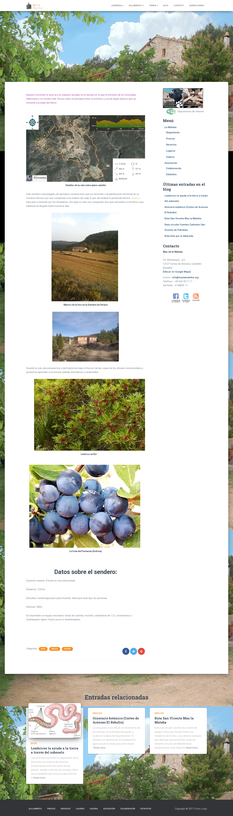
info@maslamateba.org (185, 277)
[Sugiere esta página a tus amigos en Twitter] (186, 297)
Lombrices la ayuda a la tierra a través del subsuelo (54, 750)
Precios (170, 138)
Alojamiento (135, 5)
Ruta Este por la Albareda (179, 236)
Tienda (152, 5)
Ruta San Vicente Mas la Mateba (183, 218)
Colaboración (173, 168)
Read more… (40, 777)
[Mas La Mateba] (34, 5)
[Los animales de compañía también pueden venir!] (173, 98)
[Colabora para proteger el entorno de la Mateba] (193, 98)
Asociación (171, 163)
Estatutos (171, 174)
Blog (165, 5)
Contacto (179, 5)
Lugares (170, 150)
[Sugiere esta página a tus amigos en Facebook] (176, 297)
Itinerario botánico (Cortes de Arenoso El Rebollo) (116, 720)
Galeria (67, 649)
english (54, 649)
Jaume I (135, 198)
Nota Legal (201, 808)
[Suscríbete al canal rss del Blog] (196, 297)
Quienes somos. (196, 5)
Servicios (171, 144)
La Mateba (116, 5)
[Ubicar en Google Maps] (177, 271)
